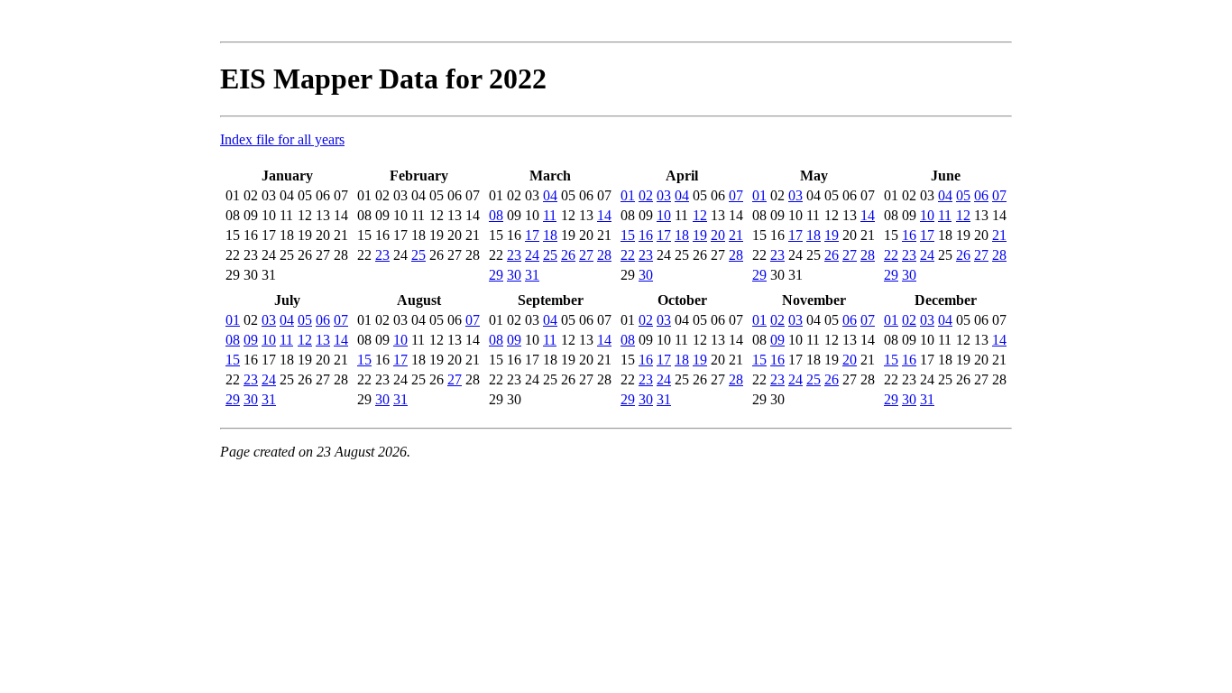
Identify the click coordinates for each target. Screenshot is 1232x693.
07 (736, 195)
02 (646, 195)
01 (628, 195)
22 (628, 255)
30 (514, 274)
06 (981, 195)
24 (532, 255)
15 (628, 235)
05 (963, 195)
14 (604, 215)
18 (550, 235)
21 (736, 235)
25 (418, 255)
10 (664, 215)
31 (532, 274)
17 (532, 235)
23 (382, 255)
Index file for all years (282, 139)
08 (496, 215)
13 (323, 339)
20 (718, 235)
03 (664, 195)
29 (496, 274)
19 (700, 235)
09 (251, 339)
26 (568, 255)
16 (646, 235)
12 (700, 215)
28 (604, 255)
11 (549, 215)
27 (586, 255)
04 (550, 195)
